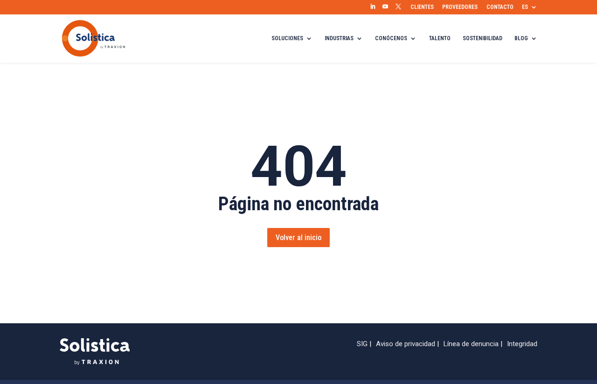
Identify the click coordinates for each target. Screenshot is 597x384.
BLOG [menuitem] (521, 38)
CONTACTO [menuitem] (500, 7)
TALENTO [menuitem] (440, 38)
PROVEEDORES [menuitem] (460, 7)
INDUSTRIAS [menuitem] (339, 38)
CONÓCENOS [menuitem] (391, 38)
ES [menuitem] (525, 7)
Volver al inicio (298, 237)
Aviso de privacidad (405, 344)
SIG (362, 344)
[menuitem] (372, 7)
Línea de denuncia (471, 344)
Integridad (522, 344)
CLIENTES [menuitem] (422, 7)
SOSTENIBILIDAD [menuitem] (482, 38)
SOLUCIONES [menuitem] (287, 38)
